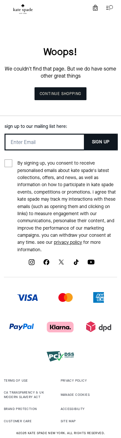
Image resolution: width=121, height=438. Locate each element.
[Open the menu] (108, 8)
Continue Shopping (61, 93)
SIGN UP (101, 142)
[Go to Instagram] (31, 265)
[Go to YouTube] (91, 265)
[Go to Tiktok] (76, 265)
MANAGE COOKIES (75, 395)
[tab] (23, 9)
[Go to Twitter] (61, 265)
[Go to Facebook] (46, 265)
